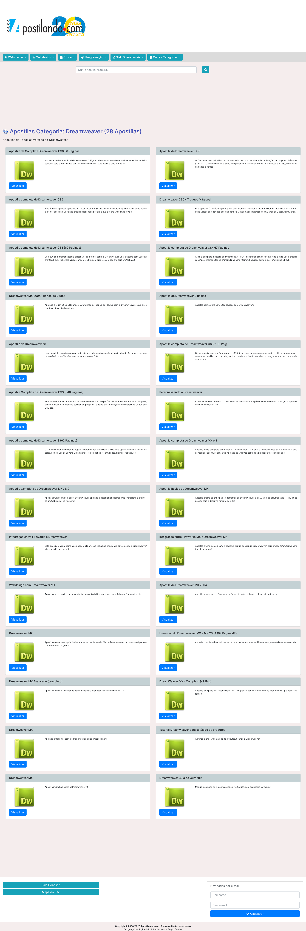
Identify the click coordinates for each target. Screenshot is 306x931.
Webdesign (43, 57)
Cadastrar (256, 913)
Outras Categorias (165, 57)
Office (67, 57)
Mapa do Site (51, 892)
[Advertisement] (203, 26)
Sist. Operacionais (128, 57)
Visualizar (17, 186)
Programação (94, 57)
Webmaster (15, 57)
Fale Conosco (51, 885)
